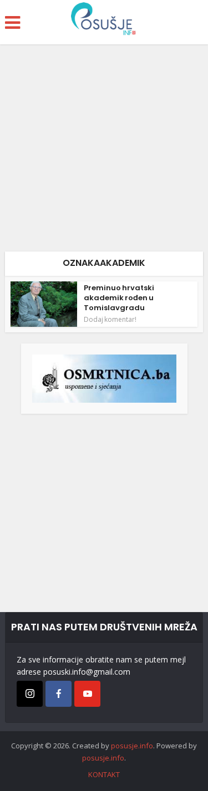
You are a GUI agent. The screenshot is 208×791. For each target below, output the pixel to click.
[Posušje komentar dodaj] (104, 377)
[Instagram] (30, 694)
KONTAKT (104, 774)
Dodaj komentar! (110, 319)
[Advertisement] (104, 152)
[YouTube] (87, 694)
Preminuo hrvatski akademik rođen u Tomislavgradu (119, 297)
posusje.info (132, 746)
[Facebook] (58, 694)
